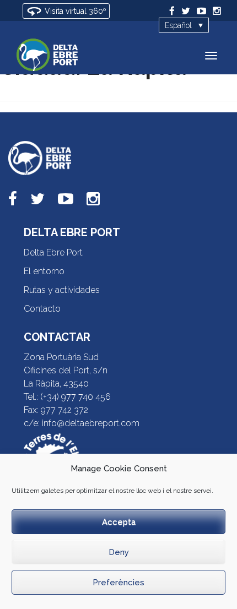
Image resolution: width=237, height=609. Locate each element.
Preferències (118, 583)
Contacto (42, 308)
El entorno (44, 271)
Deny (119, 552)
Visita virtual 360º (74, 11)
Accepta (119, 522)
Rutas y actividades (62, 290)
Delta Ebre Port (53, 252)
